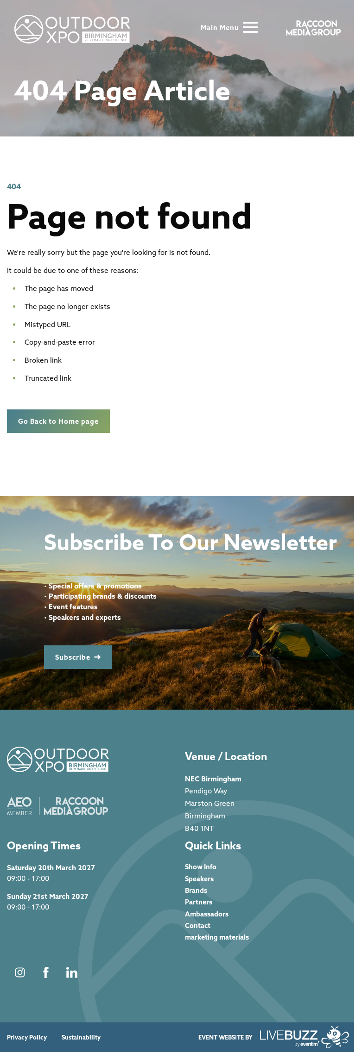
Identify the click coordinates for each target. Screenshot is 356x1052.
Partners (198, 902)
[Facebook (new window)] (46, 972)
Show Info (200, 867)
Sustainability (81, 1037)
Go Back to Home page (58, 421)
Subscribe (72, 657)
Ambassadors (207, 914)
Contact (197, 925)
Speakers (199, 879)
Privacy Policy (27, 1037)
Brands (196, 890)
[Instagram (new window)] (20, 972)
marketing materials (217, 937)
